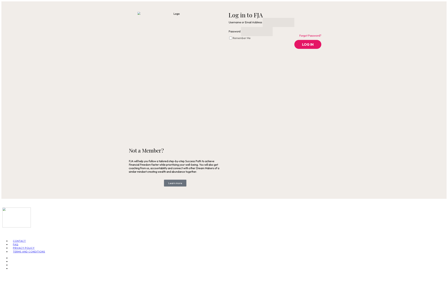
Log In (308, 44)
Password (234, 31)
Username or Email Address (245, 22)
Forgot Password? (310, 35)
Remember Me (242, 38)
